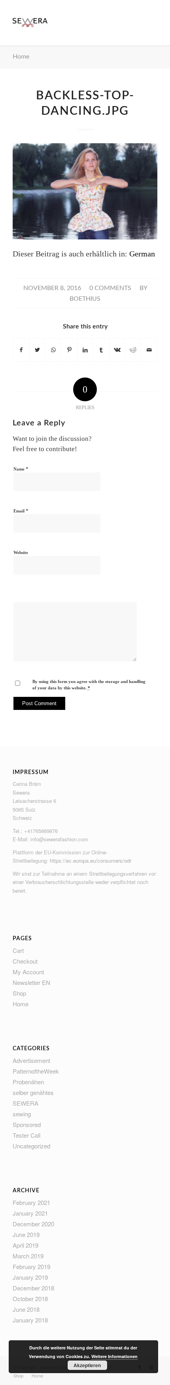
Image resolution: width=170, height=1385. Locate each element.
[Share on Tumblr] (101, 350)
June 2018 (26, 1309)
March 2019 (28, 1256)
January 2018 (30, 1320)
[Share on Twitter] (37, 350)
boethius (85, 299)
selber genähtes (33, 1092)
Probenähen (28, 1082)
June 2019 (26, 1234)
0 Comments (110, 288)
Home (21, 56)
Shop (19, 993)
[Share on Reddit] (133, 350)
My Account (28, 972)
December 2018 (33, 1288)
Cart (18, 950)
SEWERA (25, 1103)
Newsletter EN (31, 982)
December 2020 (33, 1224)
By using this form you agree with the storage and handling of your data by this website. (88, 685)
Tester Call (26, 1135)
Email (20, 511)
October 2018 (30, 1298)
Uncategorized (31, 1146)
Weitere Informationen (114, 1356)
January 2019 (30, 1277)
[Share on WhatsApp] (53, 350)
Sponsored (27, 1124)
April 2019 (25, 1245)
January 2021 (30, 1213)
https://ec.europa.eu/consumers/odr (90, 860)
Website (20, 552)
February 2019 (31, 1266)
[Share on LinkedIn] (85, 350)
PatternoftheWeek (36, 1071)
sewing (22, 1114)
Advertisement (31, 1060)
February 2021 (31, 1202)
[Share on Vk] (117, 350)
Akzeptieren (87, 1365)
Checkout (25, 961)
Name (20, 469)
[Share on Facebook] (21, 350)
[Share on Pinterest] (69, 350)
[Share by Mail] (149, 350)
